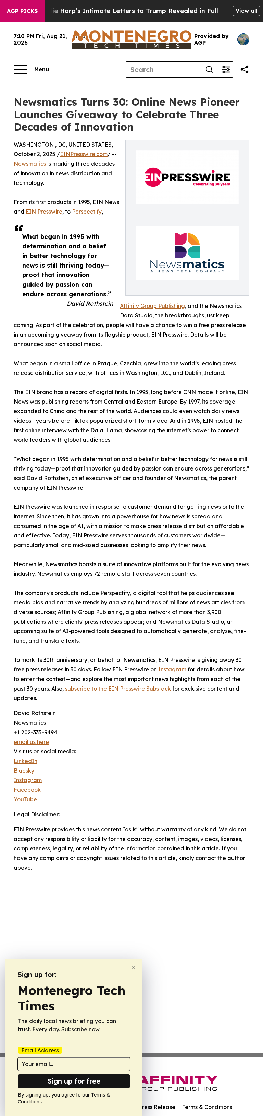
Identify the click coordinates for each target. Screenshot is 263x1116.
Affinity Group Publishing (152, 305)
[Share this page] (244, 69)
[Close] (133, 967)
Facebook (27, 789)
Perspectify (87, 211)
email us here (31, 741)
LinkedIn (25, 761)
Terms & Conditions (207, 1107)
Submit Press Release (147, 1107)
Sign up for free (74, 1081)
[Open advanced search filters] (225, 69)
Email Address (40, 1050)
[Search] (209, 69)
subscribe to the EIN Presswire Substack (118, 688)
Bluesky (24, 770)
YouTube (25, 799)
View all (246, 10)
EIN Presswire (44, 211)
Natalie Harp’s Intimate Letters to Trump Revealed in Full (126, 11)
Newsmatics (30, 163)
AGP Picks (22, 11)
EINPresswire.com (84, 154)
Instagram (172, 669)
